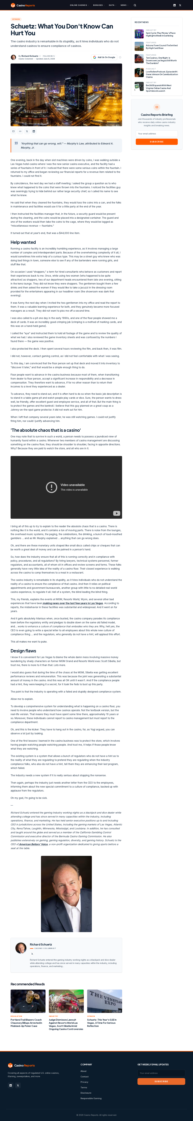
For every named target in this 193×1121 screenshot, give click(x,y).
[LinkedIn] (174, 5)
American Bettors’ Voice (33, 844)
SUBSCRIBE (157, 142)
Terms (84, 1087)
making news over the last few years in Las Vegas (72, 603)
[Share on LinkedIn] (34, 131)
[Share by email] (13, 131)
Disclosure (86, 1092)
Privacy (84, 1082)
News (123, 5)
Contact (85, 1076)
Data (111, 5)
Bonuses (98, 5)
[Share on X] (27, 131)
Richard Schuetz (29, 56)
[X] (180, 5)
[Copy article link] (20, 131)
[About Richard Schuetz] (40, 56)
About (83, 1071)
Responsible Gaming (91, 1098)
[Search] (135, 5)
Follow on (48, 56)
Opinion (16, 19)
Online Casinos (78, 5)
